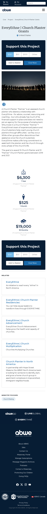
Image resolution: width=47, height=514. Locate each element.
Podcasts (23, 465)
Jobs (23, 447)
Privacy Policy (23, 503)
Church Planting (8, 399)
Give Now (32, 263)
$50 (17, 255)
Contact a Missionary (23, 469)
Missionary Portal (23, 455)
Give (4, 19)
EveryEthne (12, 282)
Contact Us (23, 451)
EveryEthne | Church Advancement (17, 321)
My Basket (6, 3)
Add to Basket (14, 263)
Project (10, 19)
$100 (25, 255)
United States (25, 35)
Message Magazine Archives (23, 462)
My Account (18, 3)
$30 (10, 255)
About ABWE (23, 444)
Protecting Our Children (23, 473)
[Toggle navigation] (43, 10)
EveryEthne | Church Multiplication (17, 345)
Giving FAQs (23, 476)
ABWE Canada (39, 497)
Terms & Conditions (23, 505)
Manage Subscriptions (23, 458)
